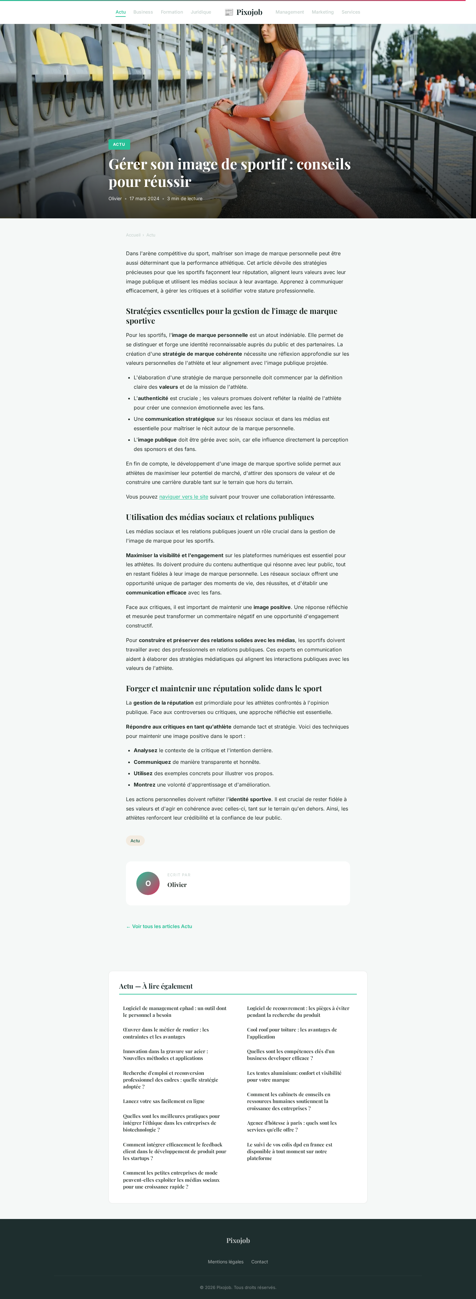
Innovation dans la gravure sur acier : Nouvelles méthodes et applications (165, 1054)
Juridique (201, 12)
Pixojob (243, 11)
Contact (259, 1261)
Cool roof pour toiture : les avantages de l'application (292, 1033)
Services (351, 12)
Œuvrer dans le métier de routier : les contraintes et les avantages (166, 1033)
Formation (172, 12)
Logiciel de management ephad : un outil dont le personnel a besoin (174, 1011)
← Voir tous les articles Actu (159, 926)
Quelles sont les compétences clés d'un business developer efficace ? (290, 1054)
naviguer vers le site (183, 496)
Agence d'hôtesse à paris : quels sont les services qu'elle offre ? (292, 1126)
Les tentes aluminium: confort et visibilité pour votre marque (294, 1076)
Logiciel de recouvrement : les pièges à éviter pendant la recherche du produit (298, 1011)
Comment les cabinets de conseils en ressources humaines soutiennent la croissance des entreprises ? (288, 1101)
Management (290, 12)
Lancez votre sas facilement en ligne (164, 1101)
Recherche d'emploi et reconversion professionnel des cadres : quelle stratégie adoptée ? (170, 1080)
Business (143, 12)
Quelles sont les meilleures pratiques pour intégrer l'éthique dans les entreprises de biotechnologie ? (171, 1123)
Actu (121, 12)
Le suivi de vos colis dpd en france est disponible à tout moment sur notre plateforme (289, 1151)
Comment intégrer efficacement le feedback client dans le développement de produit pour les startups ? (174, 1151)
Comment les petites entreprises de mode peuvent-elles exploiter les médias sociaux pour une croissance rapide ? (171, 1179)
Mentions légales (226, 1261)
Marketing (323, 12)
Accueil (133, 234)
